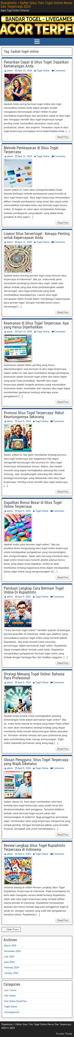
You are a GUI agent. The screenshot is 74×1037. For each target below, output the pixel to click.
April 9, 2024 (24, 421)
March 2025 (10, 945)
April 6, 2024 (24, 682)
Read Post (62, 137)
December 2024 (12, 951)
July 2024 (9, 956)
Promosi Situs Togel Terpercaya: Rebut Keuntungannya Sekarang (34, 415)
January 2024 (11, 973)
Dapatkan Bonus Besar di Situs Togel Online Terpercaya (33, 504)
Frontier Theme (64, 1033)
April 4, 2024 (24, 854)
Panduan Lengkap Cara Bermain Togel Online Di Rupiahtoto (34, 590)
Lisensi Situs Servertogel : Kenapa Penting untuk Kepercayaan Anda (37, 235)
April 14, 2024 (25, 70)
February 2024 (11, 967)
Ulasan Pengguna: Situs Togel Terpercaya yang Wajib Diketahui (36, 762)
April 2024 (9, 962)
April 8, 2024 (24, 511)
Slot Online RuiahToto (15, 1001)
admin (10, 70)
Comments (60, 70)
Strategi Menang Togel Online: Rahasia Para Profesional (34, 676)
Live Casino (10, 990)
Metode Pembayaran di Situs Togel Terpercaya (31, 150)
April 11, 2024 (25, 242)
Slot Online (10, 995)
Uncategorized (11, 1012)
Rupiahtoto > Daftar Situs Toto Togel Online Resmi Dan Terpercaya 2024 (36, 5)
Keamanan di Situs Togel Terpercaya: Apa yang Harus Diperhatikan (36, 325)
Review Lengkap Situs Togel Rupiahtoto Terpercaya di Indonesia (34, 847)
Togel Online (43, 70)
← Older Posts (11, 929)
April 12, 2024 (25, 156)
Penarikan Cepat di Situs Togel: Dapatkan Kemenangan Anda (36, 64)
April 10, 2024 (25, 331)
